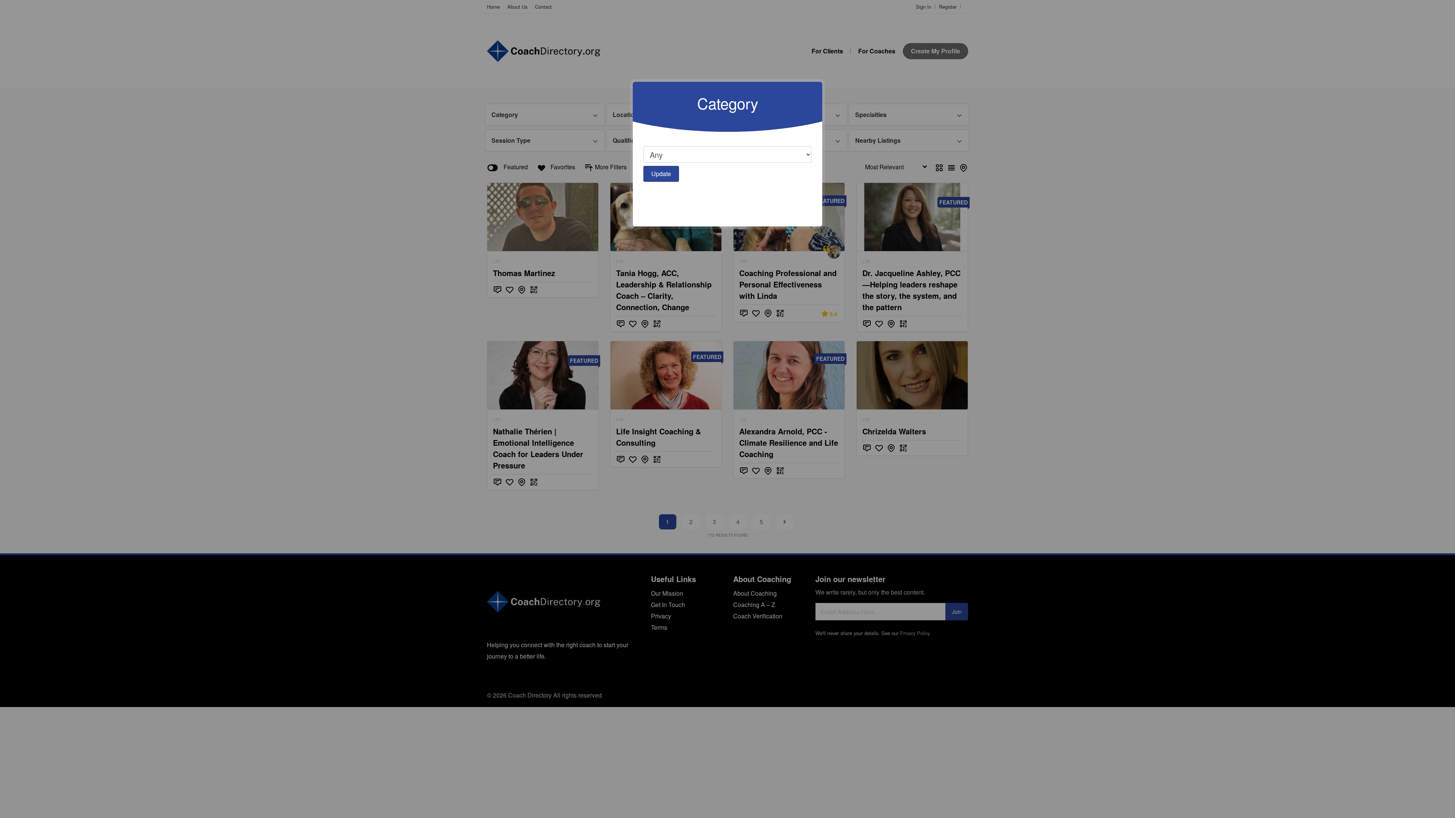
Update (661, 173)
